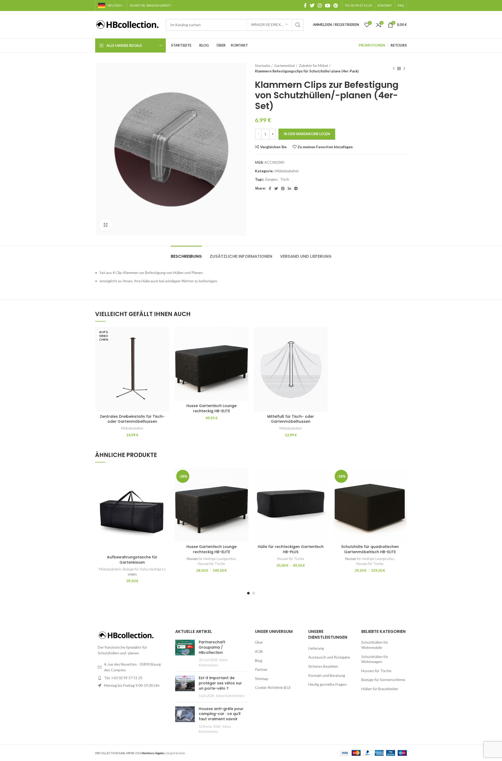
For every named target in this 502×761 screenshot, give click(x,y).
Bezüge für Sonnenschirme (383, 679)
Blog (258, 660)
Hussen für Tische (211, 564)
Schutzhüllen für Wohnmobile (374, 645)
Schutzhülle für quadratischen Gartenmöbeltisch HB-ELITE (370, 549)
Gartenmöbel (284, 66)
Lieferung (316, 648)
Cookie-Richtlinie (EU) (272, 687)
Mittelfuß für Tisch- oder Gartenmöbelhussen (290, 419)
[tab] (186, 254)
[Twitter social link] (312, 5)
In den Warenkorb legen (307, 134)
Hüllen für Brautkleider (379, 688)
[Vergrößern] (105, 224)
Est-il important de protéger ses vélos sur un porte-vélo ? (220, 683)
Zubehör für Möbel (313, 66)
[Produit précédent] (393, 68)
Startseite (262, 66)
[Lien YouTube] (327, 5)
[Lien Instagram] (319, 5)
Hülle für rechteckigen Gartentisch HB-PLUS (291, 549)
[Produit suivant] (404, 68)
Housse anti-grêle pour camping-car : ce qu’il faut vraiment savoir (221, 714)
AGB (259, 651)
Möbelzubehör (287, 171)
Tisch (284, 179)
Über (259, 642)
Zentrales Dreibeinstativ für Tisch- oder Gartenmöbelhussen (132, 419)
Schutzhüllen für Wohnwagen (374, 659)
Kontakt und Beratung (326, 675)
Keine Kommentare (230, 696)
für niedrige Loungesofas (217, 559)
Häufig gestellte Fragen (327, 684)
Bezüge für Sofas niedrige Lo (144, 569)
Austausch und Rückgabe (329, 657)
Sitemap (261, 678)
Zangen (271, 179)
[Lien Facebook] (305, 5)
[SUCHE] (298, 25)
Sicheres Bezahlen (323, 666)
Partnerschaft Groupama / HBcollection (212, 647)
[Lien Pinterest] (335, 5)
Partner (261, 669)
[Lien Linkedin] (289, 188)
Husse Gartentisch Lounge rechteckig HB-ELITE (211, 408)
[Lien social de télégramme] (296, 188)
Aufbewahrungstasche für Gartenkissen (132, 559)
